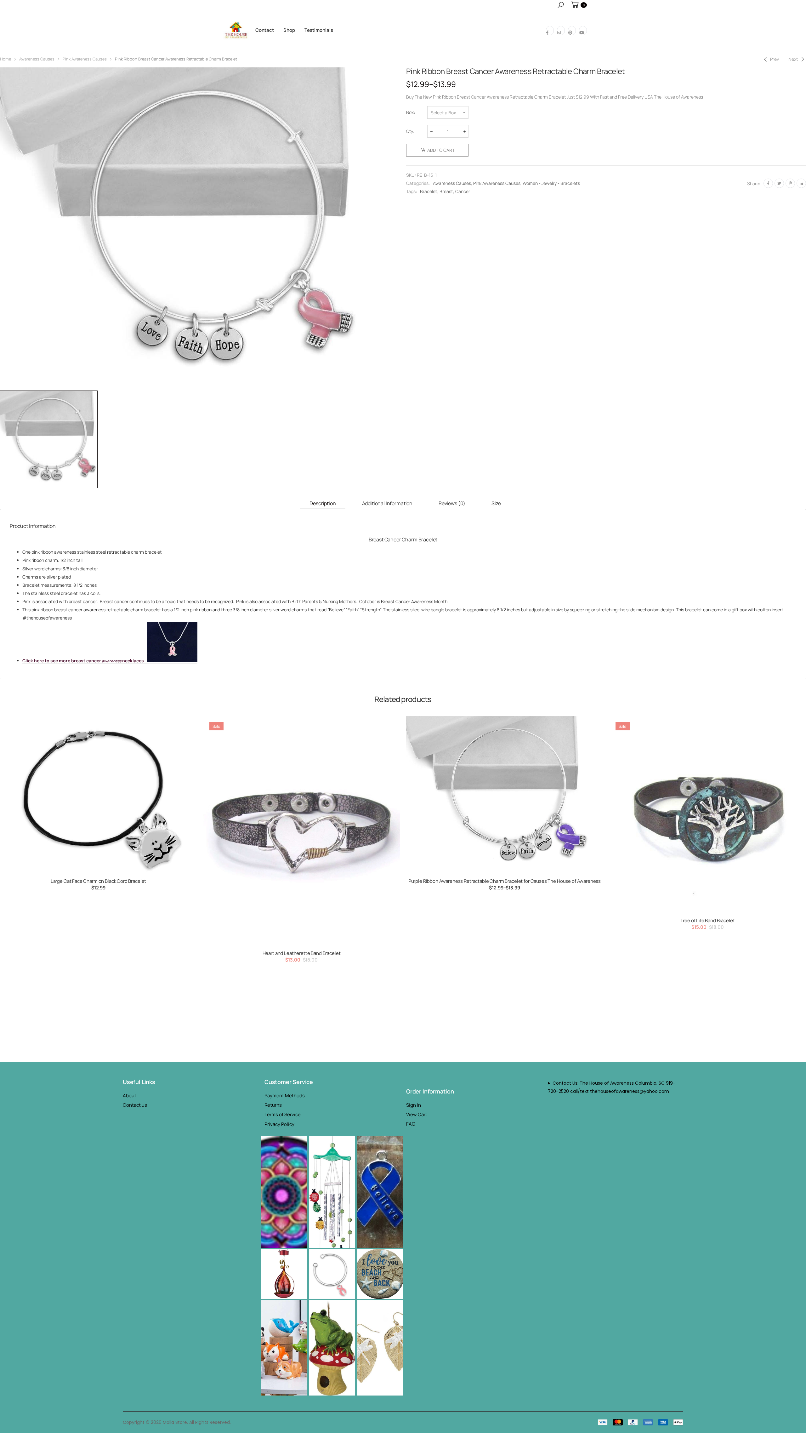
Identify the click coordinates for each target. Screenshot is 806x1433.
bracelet (428, 191)
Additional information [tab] (387, 503)
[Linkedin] (801, 183)
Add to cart (441, 150)
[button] (560, 5)
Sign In (413, 1105)
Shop (289, 30)
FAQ (410, 1124)
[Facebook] (768, 183)
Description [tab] (322, 503)
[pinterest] (572, 30)
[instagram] (561, 30)
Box (410, 112)
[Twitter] (779, 183)
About (129, 1095)
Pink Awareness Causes (85, 59)
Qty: (410, 131)
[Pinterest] (790, 183)
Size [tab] (496, 503)
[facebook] (550, 30)
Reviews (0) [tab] (452, 503)
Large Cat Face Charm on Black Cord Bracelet (98, 881)
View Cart (416, 1114)
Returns (273, 1105)
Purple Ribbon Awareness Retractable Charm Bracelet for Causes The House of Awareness (504, 881)
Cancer (462, 191)
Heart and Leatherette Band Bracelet (302, 953)
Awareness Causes (36, 59)
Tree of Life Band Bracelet (707, 920)
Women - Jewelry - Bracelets (551, 183)
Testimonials (318, 30)
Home (5, 59)
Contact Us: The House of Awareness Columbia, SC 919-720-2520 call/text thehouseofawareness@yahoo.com (611, 1087)
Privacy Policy (279, 1124)
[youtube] (583, 30)
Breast (446, 191)
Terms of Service (282, 1114)
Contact (264, 30)
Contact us (135, 1105)
